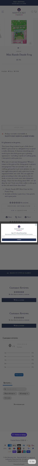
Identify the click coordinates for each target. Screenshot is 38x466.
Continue (19, 239)
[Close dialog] (36, 225)
